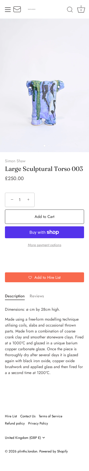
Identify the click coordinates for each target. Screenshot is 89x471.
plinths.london (27, 451)
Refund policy (15, 423)
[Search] (70, 10)
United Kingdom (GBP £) (23, 438)
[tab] (17, 296)
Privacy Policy (38, 423)
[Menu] (7, 9)
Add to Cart (44, 216)
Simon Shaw (15, 161)
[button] (44, 277)
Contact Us (27, 416)
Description (15, 296)
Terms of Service (50, 416)
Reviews (37, 296)
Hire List (11, 416)
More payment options (44, 244)
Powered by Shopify (53, 451)
